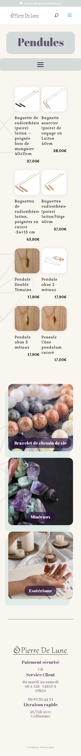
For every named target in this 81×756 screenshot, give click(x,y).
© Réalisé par (33, 747)
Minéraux (40, 517)
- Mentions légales (46, 747)
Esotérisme (40, 591)
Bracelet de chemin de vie (40, 443)
